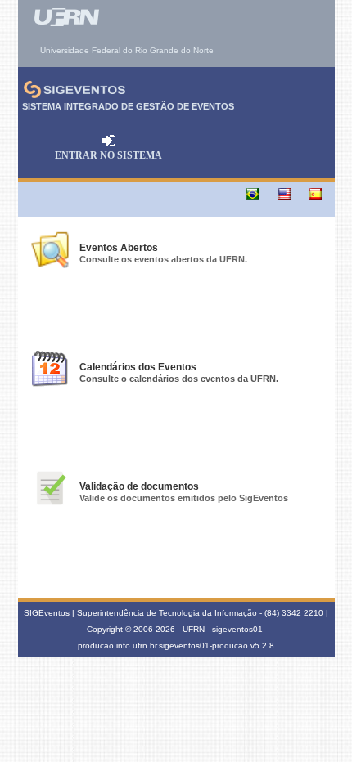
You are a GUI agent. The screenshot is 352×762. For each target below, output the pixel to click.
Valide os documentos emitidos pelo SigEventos (183, 498)
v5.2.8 (262, 645)
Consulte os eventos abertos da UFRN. (163, 259)
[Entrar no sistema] (108, 144)
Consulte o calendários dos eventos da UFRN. (178, 378)
